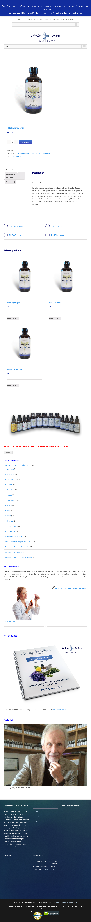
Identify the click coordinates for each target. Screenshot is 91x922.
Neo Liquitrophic (55, 303)
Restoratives (11, 531)
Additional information (11, 175)
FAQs (36, 811)
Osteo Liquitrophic (13, 303)
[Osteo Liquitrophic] (24, 277)
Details (40, 316)
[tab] (11, 170)
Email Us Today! (48, 869)
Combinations (12, 479)
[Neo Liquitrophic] (66, 277)
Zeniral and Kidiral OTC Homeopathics (18, 557)
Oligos (9, 516)
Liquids (9, 495)
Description (11, 170)
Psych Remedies (12, 526)
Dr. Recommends (16, 156)
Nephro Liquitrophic (14, 370)
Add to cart (25, 142)
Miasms (9, 505)
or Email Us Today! (59, 710)
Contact (37, 816)
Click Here (8, 452)
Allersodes (10, 469)
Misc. (8, 510)
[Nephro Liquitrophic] (24, 344)
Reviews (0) (10, 182)
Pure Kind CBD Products (13, 552)
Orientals (10, 521)
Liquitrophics (45, 153)
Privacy (74, 902)
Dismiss (78, 13)
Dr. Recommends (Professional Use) (27, 153)
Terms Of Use (66, 902)
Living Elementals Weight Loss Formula (19, 542)
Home (36, 806)
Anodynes (10, 474)
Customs (10, 484)
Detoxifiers (10, 490)
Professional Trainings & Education (17, 547)
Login (36, 821)
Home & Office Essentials (14, 536)
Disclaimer (56, 902)
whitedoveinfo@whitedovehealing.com (59, 19)
